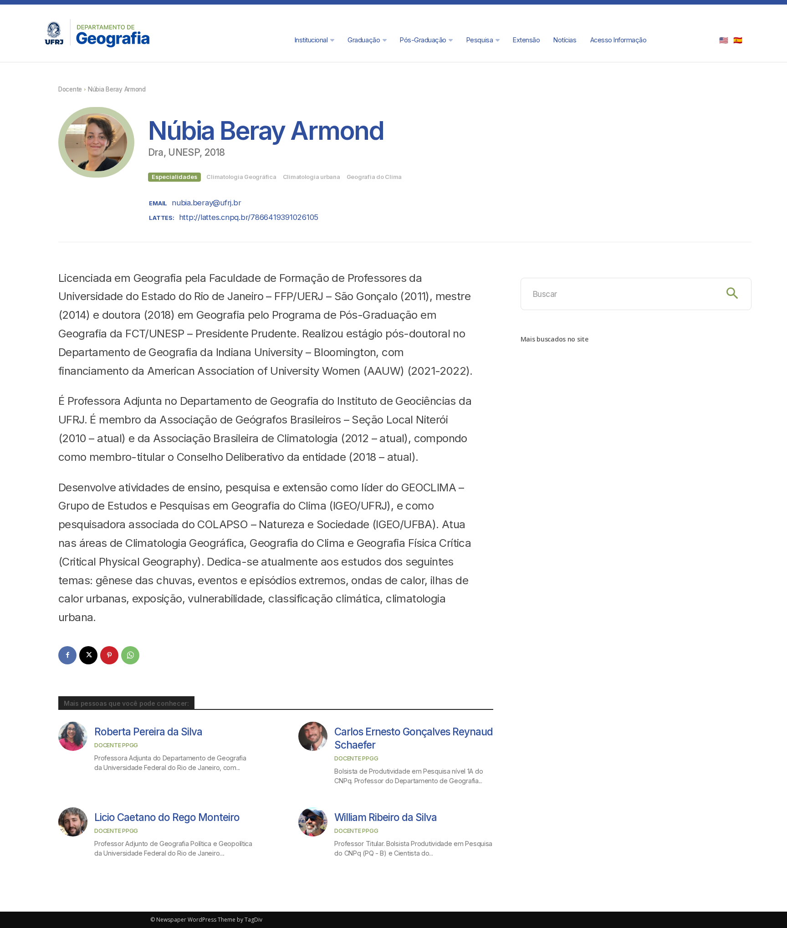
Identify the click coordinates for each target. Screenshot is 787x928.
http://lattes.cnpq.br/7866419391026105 (248, 217)
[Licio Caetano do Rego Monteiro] (72, 821)
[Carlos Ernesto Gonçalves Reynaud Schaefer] (312, 736)
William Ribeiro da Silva (385, 817)
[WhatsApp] (130, 655)
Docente (70, 89)
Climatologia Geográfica (241, 176)
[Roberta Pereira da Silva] (72, 736)
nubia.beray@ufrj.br (206, 202)
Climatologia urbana (311, 176)
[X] (88, 655)
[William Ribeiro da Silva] (312, 821)
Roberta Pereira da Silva (148, 731)
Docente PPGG (116, 745)
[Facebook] (67, 655)
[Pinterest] (109, 655)
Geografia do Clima (374, 176)
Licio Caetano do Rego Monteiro (167, 817)
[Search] (732, 294)
